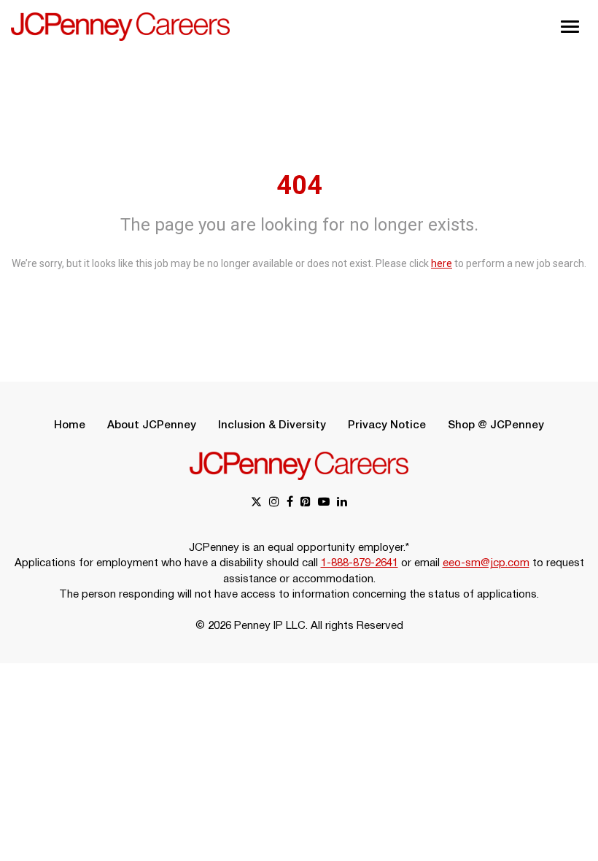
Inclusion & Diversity (272, 425)
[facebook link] (290, 503)
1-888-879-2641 (359, 563)
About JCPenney (151, 425)
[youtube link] (323, 503)
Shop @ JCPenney (496, 425)
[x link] (256, 503)
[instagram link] (274, 503)
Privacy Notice (387, 425)
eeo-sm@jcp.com (486, 563)
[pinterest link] (305, 503)
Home (69, 425)
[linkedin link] (342, 503)
